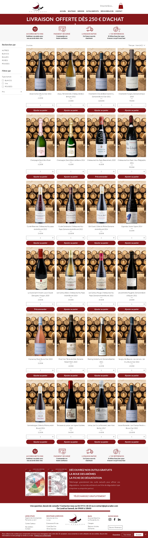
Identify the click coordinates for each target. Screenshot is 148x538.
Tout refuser (127, 535)
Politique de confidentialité (42, 535)
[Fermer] (145, 534)
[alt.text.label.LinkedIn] (119, 519)
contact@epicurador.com (107, 506)
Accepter (138, 535)
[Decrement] (27, 105)
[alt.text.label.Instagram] (110, 519)
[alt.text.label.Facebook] (114, 519)
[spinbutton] (40, 105)
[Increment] (53, 105)
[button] (120, 6)
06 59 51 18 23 (84, 506)
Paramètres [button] (116, 535)
